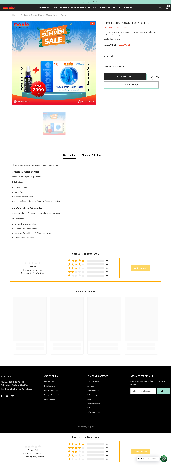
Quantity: (108, 55)
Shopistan (90, 426)
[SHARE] (156, 77)
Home (15, 15)
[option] (54, 63)
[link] (151, 77)
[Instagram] (7, 396)
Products (24, 15)
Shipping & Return (91, 155)
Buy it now (131, 84)
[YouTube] (12, 396)
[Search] (160, 7)
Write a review (140, 268)
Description (69, 155)
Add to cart (124, 76)
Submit (163, 390)
